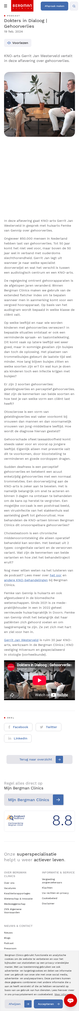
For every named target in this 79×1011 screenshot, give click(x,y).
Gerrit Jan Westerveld (21, 640)
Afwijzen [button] (15, 1004)
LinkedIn (20, 738)
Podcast (9, 943)
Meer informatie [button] (63, 994)
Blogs (7, 938)
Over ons (9, 882)
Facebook (20, 727)
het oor (56, 575)
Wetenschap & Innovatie (18, 898)
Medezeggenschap (15, 904)
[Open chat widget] (70, 1000)
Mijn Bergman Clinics (28, 799)
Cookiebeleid (49, 898)
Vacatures (10, 888)
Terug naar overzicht (35, 759)
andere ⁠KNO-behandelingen (26, 580)
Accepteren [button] (46, 1004)
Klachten (47, 887)
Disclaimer (48, 903)
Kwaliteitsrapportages (17, 893)
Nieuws (8, 932)
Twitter (51, 727)
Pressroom (10, 948)
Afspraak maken (54, 6)
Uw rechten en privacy (55, 893)
